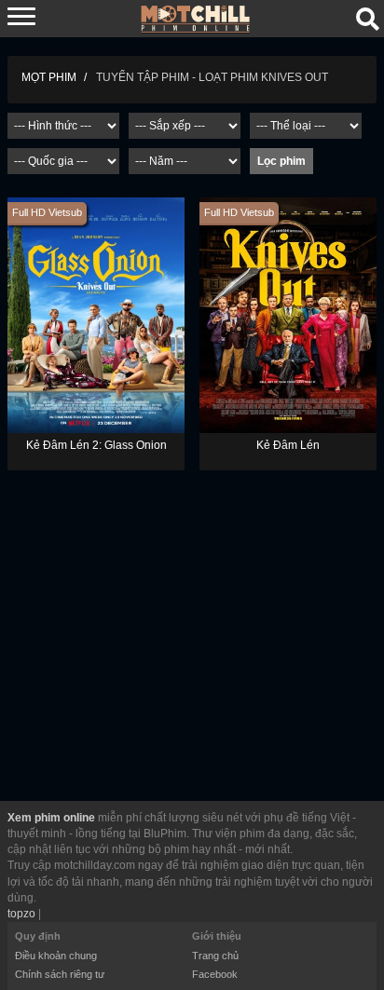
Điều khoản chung (56, 955)
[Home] (196, 17)
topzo (21, 913)
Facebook (215, 974)
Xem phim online (51, 817)
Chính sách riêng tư (59, 974)
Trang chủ (215, 955)
